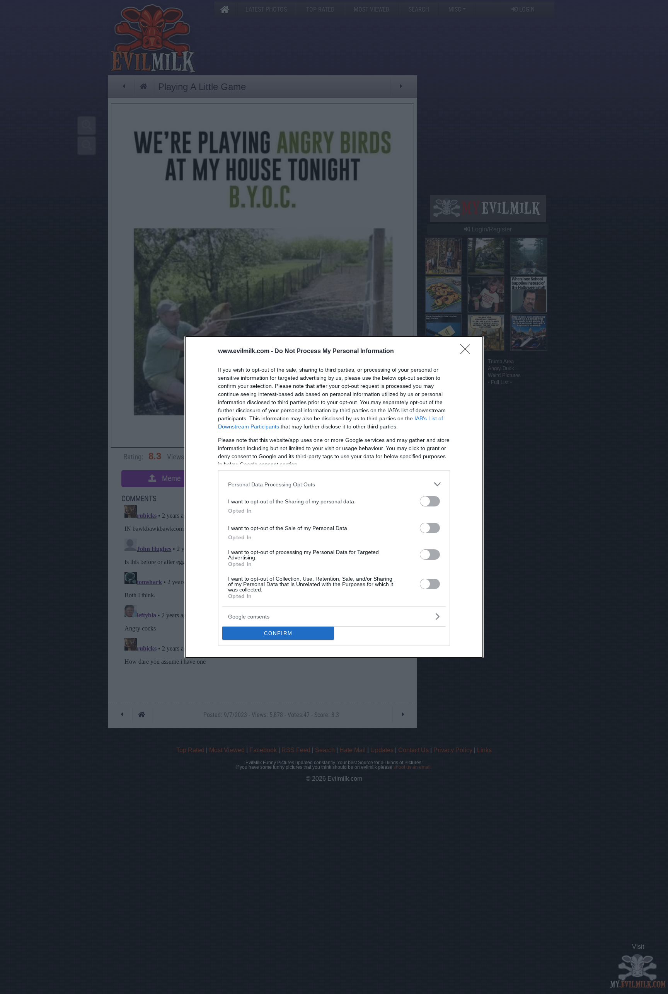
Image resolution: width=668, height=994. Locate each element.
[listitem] (334, 484)
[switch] (430, 501)
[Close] (467, 351)
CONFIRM (278, 633)
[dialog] (334, 497)
